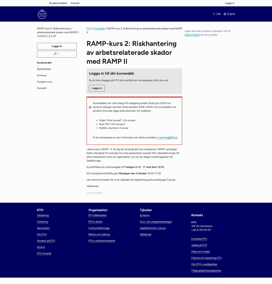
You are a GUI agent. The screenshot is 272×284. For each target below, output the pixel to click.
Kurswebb (99, 28)
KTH (89, 28)
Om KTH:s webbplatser (204, 264)
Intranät (75, 3)
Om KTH (42, 234)
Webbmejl (145, 234)
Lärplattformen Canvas (153, 228)
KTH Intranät (44, 253)
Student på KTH (46, 240)
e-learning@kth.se (167, 137)
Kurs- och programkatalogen (156, 221)
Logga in (230, 3)
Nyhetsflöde (44, 69)
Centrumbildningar (99, 228)
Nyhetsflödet (192, 34)
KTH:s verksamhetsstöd (101, 240)
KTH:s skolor (95, 221)
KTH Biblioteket (97, 215)
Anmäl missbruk (95, 192)
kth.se (42, 3)
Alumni (41, 247)
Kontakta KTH (199, 238)
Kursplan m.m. (45, 81)
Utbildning (43, 215)
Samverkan (43, 228)
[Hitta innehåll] (57, 54)
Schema (41, 75)
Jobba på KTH (199, 245)
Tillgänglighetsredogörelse (206, 270)
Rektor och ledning (99, 234)
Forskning (42, 221)
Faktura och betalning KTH (206, 257)
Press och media (200, 251)
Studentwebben (58, 3)
